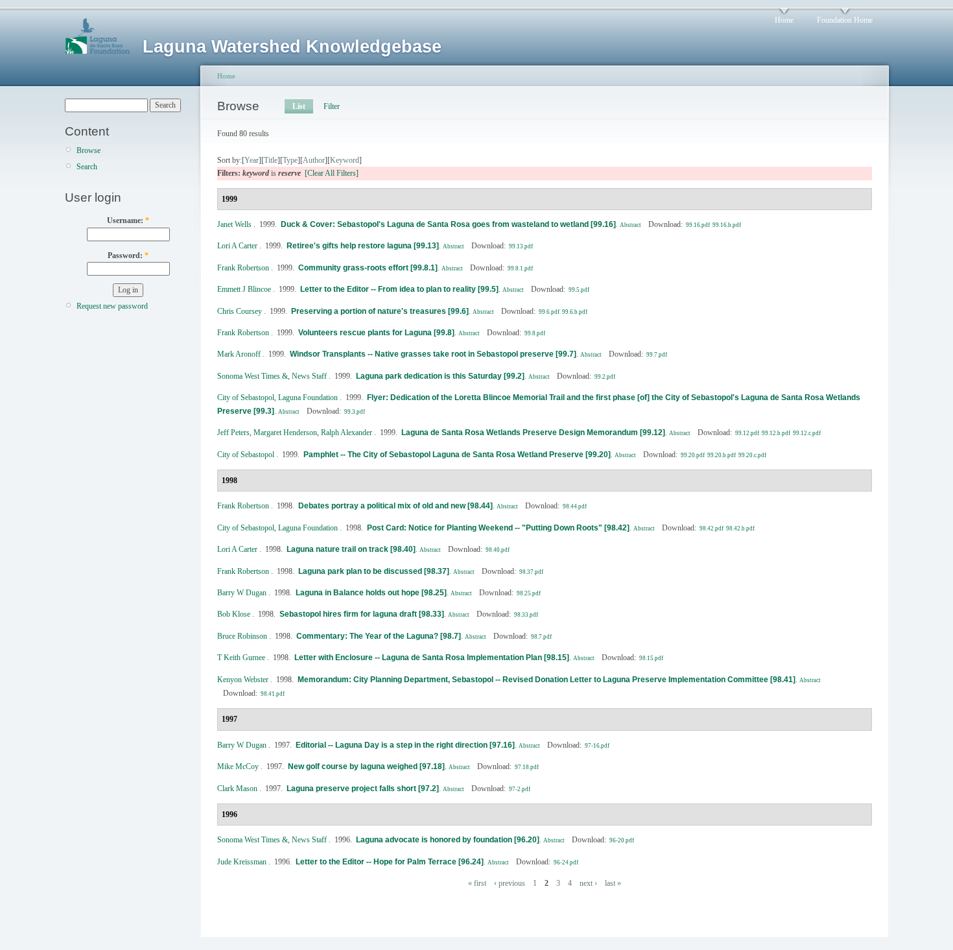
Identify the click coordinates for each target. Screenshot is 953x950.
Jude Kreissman (241, 861)
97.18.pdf (527, 767)
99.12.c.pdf (807, 433)
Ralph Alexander (346, 432)
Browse (88, 150)
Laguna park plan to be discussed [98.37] (373, 571)
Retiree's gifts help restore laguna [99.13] (363, 245)
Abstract (630, 225)
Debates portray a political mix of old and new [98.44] (395, 505)
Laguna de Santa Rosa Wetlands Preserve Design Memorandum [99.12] (533, 432)
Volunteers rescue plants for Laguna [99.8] (376, 332)
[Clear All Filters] (332, 173)
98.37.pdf (531, 572)
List (298, 106)
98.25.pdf (529, 593)
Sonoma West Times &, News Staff (272, 376)
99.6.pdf (549, 312)
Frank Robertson (243, 267)
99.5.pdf (579, 290)
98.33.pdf (526, 615)
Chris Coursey (239, 311)
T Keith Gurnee (241, 657)
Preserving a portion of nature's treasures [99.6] (380, 311)
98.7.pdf (541, 637)
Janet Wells (234, 224)
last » (613, 883)
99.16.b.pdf (726, 225)
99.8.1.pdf (520, 268)
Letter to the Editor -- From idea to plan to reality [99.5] (399, 289)
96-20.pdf (621, 840)
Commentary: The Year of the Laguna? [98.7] (378, 636)
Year (251, 160)
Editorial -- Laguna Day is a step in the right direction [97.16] (405, 745)
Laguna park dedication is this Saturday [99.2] (440, 376)
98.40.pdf (498, 550)
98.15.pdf (651, 658)
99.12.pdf (747, 433)
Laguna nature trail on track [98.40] (351, 549)
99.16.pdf (698, 225)
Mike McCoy (238, 766)
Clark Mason (237, 788)
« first (477, 883)
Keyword (344, 160)
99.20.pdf (693, 455)
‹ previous (509, 883)
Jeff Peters (233, 432)
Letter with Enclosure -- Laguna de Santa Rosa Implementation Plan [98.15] (431, 657)
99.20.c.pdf (752, 455)
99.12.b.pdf (776, 433)
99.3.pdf (354, 412)
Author (314, 160)
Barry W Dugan (241, 592)
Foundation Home (845, 20)
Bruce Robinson (242, 636)
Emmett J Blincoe (244, 289)
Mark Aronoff (239, 354)
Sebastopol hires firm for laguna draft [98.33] (361, 614)
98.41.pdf (273, 694)
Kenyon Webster (242, 679)
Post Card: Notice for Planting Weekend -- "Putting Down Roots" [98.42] (498, 527)
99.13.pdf (521, 246)
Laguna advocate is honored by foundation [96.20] (447, 839)
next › (588, 883)
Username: (128, 220)
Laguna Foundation (308, 397)
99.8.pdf (534, 333)
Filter (332, 106)
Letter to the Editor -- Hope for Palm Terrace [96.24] (390, 861)
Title (270, 160)
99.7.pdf (656, 354)
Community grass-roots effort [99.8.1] (368, 267)
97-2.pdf (519, 789)
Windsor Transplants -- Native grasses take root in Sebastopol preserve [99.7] (433, 354)
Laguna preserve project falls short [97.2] (363, 788)
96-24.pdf (566, 862)
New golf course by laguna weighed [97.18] (366, 766)
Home (784, 20)
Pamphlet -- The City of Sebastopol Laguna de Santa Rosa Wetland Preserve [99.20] (457, 454)
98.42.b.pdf (740, 528)
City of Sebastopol (245, 397)
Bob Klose (233, 614)
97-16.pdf (597, 745)
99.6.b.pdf (574, 312)
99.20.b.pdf (721, 455)
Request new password (112, 306)
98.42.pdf (712, 528)
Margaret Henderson (285, 432)
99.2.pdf (604, 377)
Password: (128, 255)
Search (86, 166)
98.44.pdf (575, 506)
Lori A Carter (237, 245)
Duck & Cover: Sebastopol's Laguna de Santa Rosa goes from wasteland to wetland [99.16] (448, 224)
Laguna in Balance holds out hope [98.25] (371, 592)
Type (290, 160)
